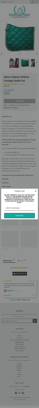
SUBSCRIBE (19, 215)
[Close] (35, 191)
